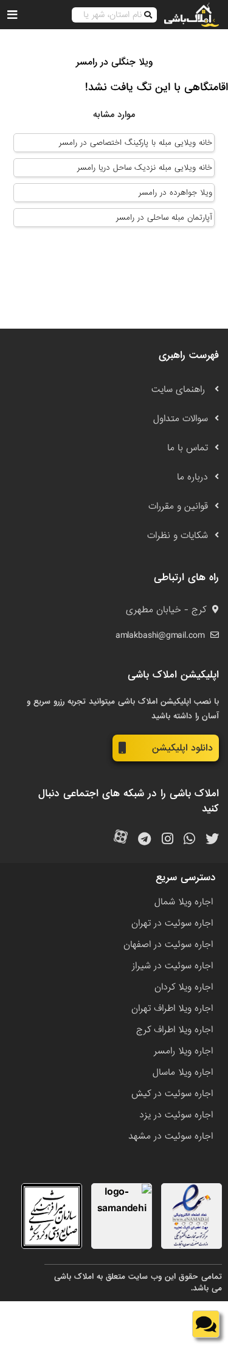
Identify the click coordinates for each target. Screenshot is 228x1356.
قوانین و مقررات (178, 506)
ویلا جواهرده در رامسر (175, 192)
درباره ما (192, 477)
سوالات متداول (180, 418)
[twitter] (212, 839)
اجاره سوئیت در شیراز (172, 966)
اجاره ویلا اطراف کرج (174, 1029)
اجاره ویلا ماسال (183, 1072)
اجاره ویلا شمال (183, 902)
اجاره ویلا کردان (183, 987)
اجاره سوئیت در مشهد (170, 1136)
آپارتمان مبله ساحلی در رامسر (164, 217)
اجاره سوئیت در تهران (172, 923)
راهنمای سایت (179, 389)
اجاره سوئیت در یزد (176, 1115)
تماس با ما (187, 448)
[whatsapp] (189, 839)
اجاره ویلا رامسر (183, 1051)
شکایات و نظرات (177, 535)
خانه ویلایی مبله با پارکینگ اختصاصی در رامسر (135, 143)
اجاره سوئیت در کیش (172, 1093)
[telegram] (144, 839)
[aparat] (121, 839)
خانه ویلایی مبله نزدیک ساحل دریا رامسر (144, 167)
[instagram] (167, 839)
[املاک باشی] (191, 14)
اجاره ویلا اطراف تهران (172, 1008)
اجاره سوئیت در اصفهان (168, 944)
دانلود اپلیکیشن (182, 748)
